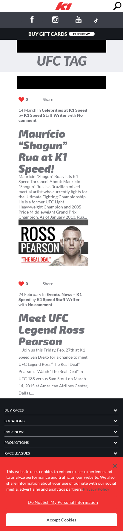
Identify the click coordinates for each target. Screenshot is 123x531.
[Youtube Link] (78, 20)
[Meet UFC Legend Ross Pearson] (53, 243)
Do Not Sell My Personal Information (63, 502)
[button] (115, 466)
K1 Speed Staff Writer (45, 115)
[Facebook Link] (32, 20)
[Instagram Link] (55, 20)
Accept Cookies (61, 519)
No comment (40, 304)
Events (53, 294)
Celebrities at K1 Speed (64, 110)
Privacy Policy (96, 489)
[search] (117, 6)
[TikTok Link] (95, 20)
